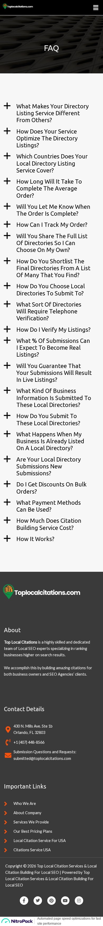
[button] (95, 7)
